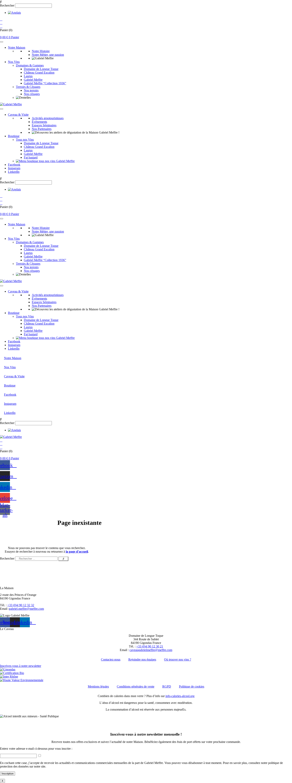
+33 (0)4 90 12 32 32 (20, 605)
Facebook (14, 164)
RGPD (166, 686)
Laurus (28, 76)
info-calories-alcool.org (179, 696)
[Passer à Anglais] (14, 12)
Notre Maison (16, 47)
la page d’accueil (77, 551)
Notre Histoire (41, 51)
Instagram (14, 168)
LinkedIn (13, 171)
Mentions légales (98, 686)
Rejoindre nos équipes (142, 659)
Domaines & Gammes (30, 65)
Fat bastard (31, 157)
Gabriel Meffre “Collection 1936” (45, 83)
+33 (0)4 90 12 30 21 (149, 646)
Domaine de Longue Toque (41, 69)
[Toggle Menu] (1, 41)
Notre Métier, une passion (48, 54)
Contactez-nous (110, 659)
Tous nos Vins (25, 139)
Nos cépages (32, 94)
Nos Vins (14, 61)
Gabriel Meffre (33, 79)
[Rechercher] (63, 559)
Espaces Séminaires (44, 125)
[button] (146, 2)
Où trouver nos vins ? (177, 659)
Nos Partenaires (41, 129)
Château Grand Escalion (39, 72)
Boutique (13, 136)
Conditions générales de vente (135, 686)
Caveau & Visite (18, 114)
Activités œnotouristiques (48, 118)
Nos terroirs (31, 90)
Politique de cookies (191, 686)
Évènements (39, 121)
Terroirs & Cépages (28, 86)
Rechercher (7, 5)
